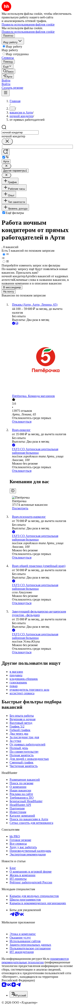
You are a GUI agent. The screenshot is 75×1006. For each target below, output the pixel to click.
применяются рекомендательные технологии (35, 960)
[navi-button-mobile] (6, 93)
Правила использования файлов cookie (28, 31)
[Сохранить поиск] (6, 152)
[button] (6, 80)
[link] (8, 71)
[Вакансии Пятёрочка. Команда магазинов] (41, 360)
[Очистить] (7, 141)
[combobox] (20, 132)
